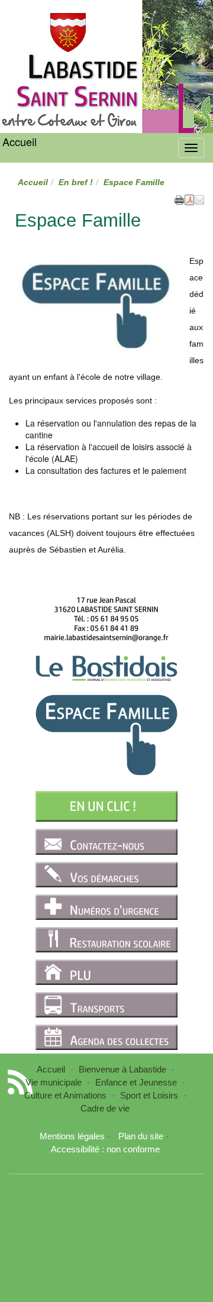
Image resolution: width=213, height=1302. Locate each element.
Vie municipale (53, 1082)
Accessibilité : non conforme (105, 1149)
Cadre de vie (105, 1108)
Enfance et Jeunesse (136, 1082)
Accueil (19, 141)
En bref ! (76, 182)
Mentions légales (72, 1136)
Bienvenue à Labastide (122, 1069)
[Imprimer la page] (179, 199)
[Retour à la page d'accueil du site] (68, 32)
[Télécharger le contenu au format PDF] (189, 199)
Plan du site (140, 1136)
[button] (199, 199)
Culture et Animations (65, 1095)
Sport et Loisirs (149, 1095)
